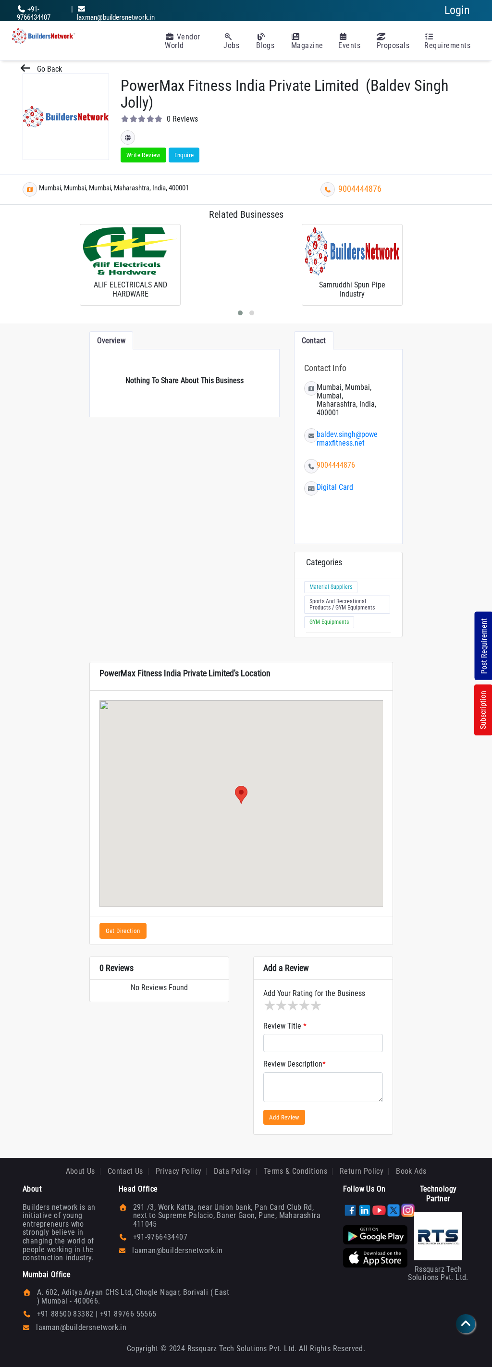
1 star (269, 1005)
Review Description (294, 1064)
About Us (80, 1171)
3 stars (292, 1005)
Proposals (393, 45)
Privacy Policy (179, 1171)
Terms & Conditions (295, 1171)
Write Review (143, 155)
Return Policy (361, 1171)
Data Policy (232, 1171)
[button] (241, 795)
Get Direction (123, 930)
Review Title (285, 1026)
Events (349, 45)
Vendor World (182, 41)
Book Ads (411, 1171)
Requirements (447, 45)
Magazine (307, 45)
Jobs (231, 45)
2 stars (280, 1005)
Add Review (284, 1117)
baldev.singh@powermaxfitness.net (347, 438)
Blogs (265, 45)
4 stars (303, 1005)
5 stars (315, 1005)
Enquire (184, 155)
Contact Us (125, 1171)
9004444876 (359, 189)
